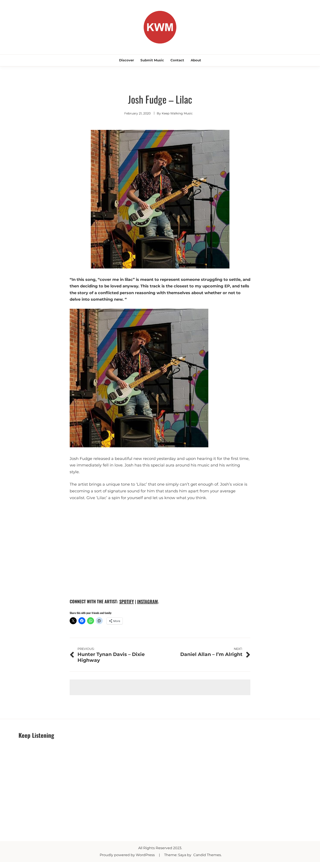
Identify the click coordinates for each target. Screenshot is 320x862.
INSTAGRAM (147, 601)
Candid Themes (207, 855)
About (196, 60)
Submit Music (152, 60)
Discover (126, 60)
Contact (177, 60)
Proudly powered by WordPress (128, 855)
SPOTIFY (126, 601)
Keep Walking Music (177, 113)
